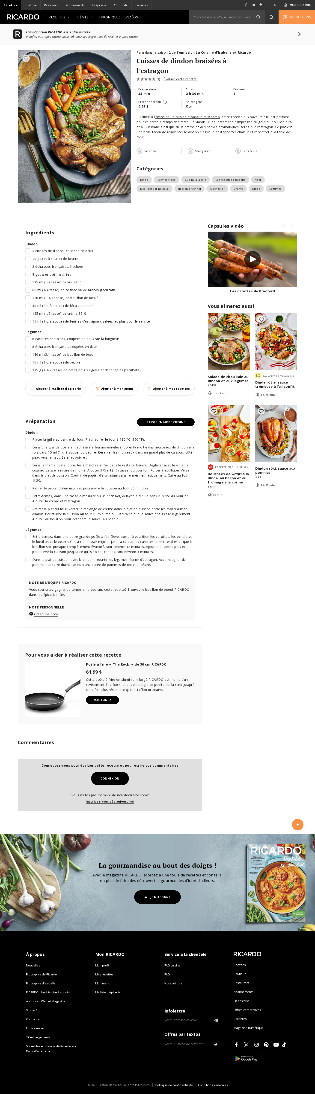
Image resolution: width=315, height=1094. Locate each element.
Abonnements (75, 5)
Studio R (32, 1010)
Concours (32, 1019)
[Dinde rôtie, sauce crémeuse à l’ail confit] (276, 341)
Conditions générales (213, 1085)
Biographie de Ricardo (41, 974)
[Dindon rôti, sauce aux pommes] (276, 433)
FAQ (167, 974)
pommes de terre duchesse (54, 564)
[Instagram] (257, 1044)
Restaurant (51, 5)
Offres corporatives (247, 1010)
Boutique (31, 5)
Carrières (141, 5)
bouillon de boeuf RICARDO (167, 589)
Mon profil (102, 965)
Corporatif (121, 5)
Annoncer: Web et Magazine (45, 1001)
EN (274, 5)
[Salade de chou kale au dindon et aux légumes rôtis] (229, 341)
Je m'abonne (161, 897)
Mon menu (102, 983)
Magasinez (102, 700)
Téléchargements (38, 1037)
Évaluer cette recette (180, 79)
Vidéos (132, 17)
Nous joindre (173, 983)
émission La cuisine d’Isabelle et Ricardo (187, 117)
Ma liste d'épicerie (108, 992)
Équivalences (35, 1028)
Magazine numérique (249, 1028)
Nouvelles (33, 965)
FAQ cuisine (172, 965)
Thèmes (82, 17)
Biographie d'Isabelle (41, 983)
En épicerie (99, 5)
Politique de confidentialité (174, 1085)
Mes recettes (104, 974)
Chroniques (109, 17)
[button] (258, 17)
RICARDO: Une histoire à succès (48, 992)
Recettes (10, 5)
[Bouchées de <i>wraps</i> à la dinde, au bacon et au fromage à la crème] (229, 433)
